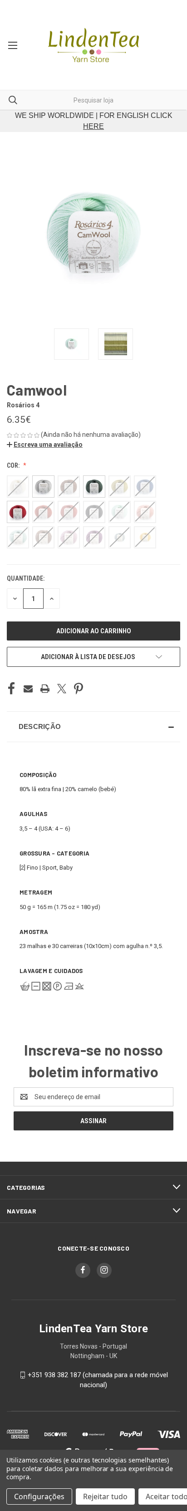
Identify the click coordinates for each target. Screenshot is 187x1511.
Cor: (14, 465)
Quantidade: (25, 578)
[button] (45, 444)
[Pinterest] (78, 688)
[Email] (28, 688)
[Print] (44, 688)
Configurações (39, 1496)
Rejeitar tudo (105, 1496)
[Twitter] (61, 688)
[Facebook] (11, 688)
